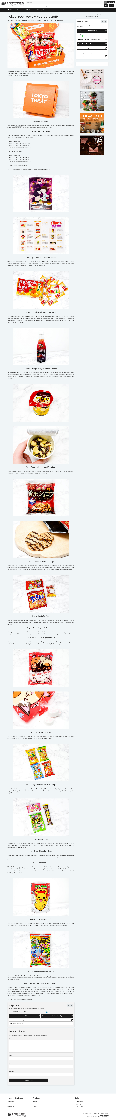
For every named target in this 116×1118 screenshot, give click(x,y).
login (106, 5)
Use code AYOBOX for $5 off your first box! (20, 1020)
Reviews (35, 1101)
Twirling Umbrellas (104, 1115)
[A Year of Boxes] (16, 1115)
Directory (28, 6)
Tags (44, 20)
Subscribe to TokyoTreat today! (52, 1016)
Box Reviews (35, 6)
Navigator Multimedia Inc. (103, 1116)
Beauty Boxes (10, 1106)
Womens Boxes (11, 1101)
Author (57, 20)
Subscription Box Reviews (17, 10)
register (111, 5)
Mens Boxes (10, 1104)
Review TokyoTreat (82, 56)
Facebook (80, 1101)
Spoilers (48, 6)
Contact (65, 6)
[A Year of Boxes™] (12, 4)
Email (11, 1063)
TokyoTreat (50, 20)
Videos (60, 6)
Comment (12, 1039)
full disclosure (94, 16)
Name (11, 1055)
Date (8, 20)
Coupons (42, 6)
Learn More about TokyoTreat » (17, 1023)
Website (11, 1071)
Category (24, 20)
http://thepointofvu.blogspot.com (23, 999)
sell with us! (111, 2)
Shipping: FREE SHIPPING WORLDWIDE (17, 1011)
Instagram (80, 1104)
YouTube (80, 1106)
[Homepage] (8, 10)
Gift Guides (54, 6)
